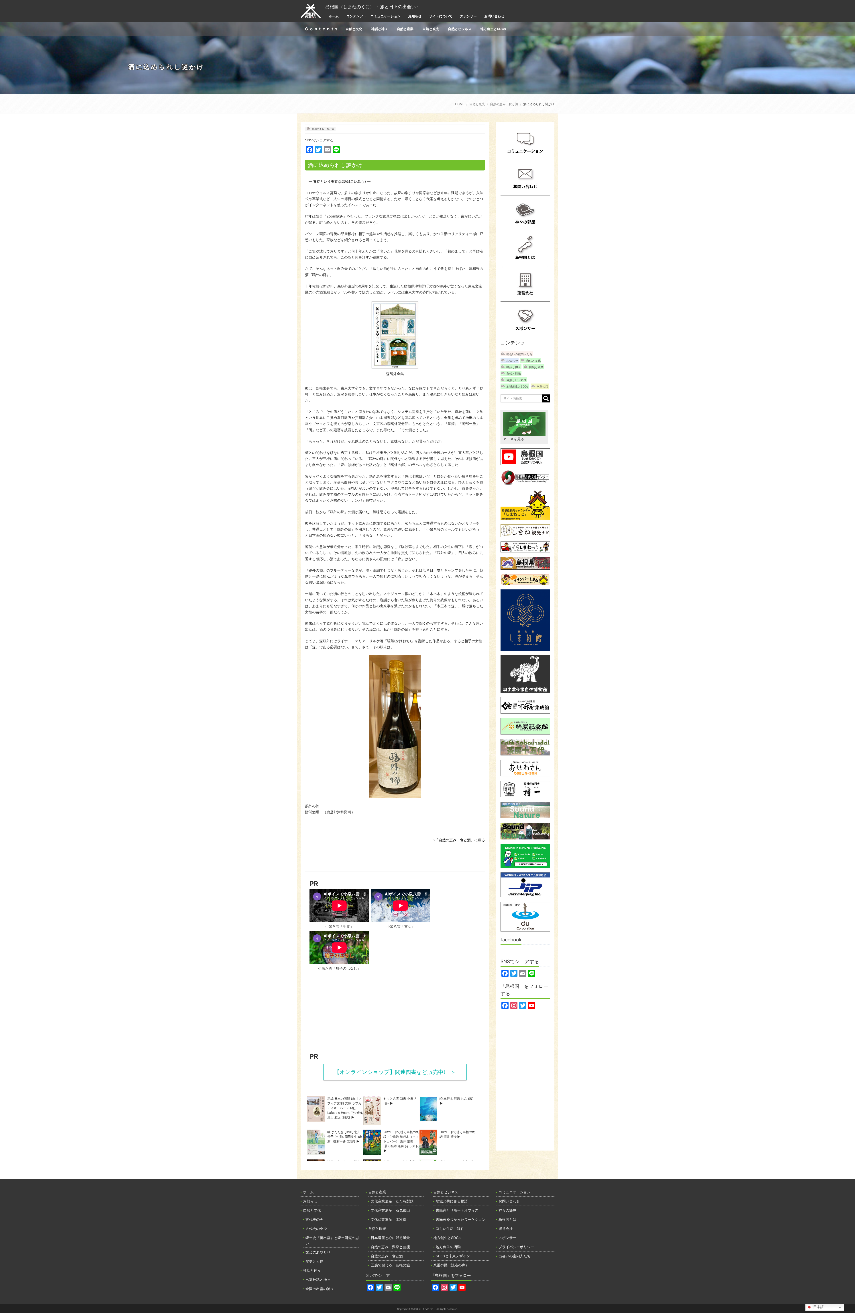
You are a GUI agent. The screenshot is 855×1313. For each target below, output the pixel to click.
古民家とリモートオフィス (457, 1210)
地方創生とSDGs (493, 29)
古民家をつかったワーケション (461, 1219)
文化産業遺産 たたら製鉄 (392, 1201)
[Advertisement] (395, 1013)
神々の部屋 (507, 1210)
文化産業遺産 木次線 (388, 1219)
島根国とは (507, 1219)
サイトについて (440, 16)
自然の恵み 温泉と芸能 (390, 1247)
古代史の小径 (316, 1228)
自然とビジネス (459, 29)
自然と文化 (354, 29)
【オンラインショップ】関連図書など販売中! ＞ (395, 1072)
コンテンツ (354, 16)
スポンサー (468, 16)
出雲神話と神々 (317, 1279)
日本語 (818, 1307)
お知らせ (414, 16)
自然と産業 (405, 29)
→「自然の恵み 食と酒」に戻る (458, 840)
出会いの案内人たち (519, 354)
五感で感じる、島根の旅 (390, 1265)
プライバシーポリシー (516, 1247)
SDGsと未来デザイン (453, 1256)
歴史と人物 (314, 1261)
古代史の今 (314, 1219)
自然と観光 (430, 29)
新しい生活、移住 (450, 1228)
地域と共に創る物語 (452, 1201)
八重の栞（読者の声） (451, 1265)
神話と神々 (379, 29)
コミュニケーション (385, 16)
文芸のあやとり (317, 1252)
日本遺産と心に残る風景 (390, 1237)
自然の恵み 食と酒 (504, 104)
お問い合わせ (494, 16)
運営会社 (506, 1228)
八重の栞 (542, 386)
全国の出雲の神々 (319, 1288)
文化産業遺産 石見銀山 (390, 1210)
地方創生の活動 (448, 1247)
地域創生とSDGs (517, 386)
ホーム (334, 16)
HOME (459, 104)
